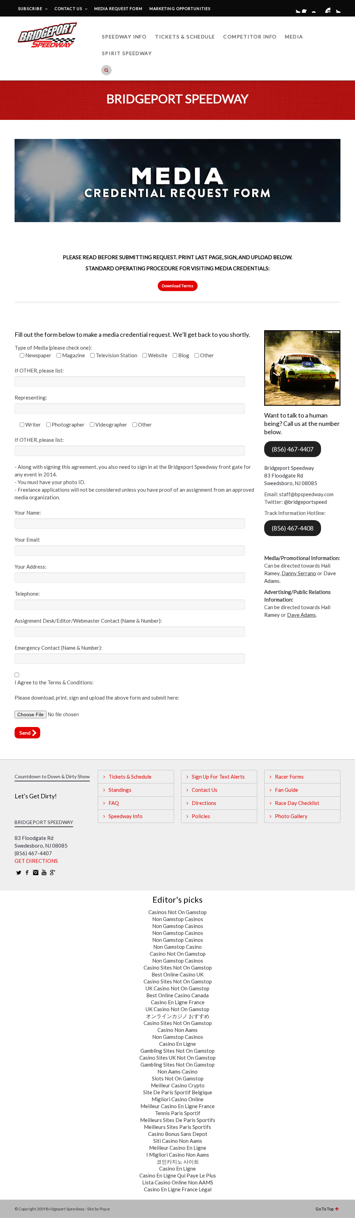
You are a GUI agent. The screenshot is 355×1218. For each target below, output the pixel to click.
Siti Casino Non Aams (177, 1141)
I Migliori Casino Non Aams (177, 1154)
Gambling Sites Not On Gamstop (177, 1051)
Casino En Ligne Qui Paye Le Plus (177, 1175)
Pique (104, 1209)
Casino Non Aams (177, 1030)
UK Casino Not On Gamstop (177, 988)
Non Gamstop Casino (177, 947)
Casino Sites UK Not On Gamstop (177, 1057)
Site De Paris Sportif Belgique (177, 1092)
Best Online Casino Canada (177, 995)
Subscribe (30, 8)
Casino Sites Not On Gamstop (178, 967)
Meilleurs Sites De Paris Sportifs (177, 1120)
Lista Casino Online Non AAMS (177, 1182)
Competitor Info (250, 37)
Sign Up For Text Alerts (218, 776)
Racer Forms (289, 776)
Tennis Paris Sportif (177, 1113)
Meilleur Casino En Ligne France (177, 1106)
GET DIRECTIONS (36, 861)
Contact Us (68, 8)
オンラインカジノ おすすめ (177, 1016)
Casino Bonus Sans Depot (177, 1134)
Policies (201, 816)
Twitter (296, 9)
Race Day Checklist (297, 803)
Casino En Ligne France (178, 1002)
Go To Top (324, 1208)
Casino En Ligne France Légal (177, 1189)
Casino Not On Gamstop (178, 953)
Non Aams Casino (177, 1071)
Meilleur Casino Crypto (178, 1085)
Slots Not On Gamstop (178, 1078)
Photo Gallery (291, 816)
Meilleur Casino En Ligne (177, 1148)
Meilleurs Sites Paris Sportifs (177, 1127)
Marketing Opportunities (179, 8)
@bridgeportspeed (305, 502)
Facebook (306, 9)
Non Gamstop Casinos (177, 919)
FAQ (114, 803)
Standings (120, 790)
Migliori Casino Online (177, 1099)
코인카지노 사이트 (177, 1161)
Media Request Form (118, 8)
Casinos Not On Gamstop (177, 912)
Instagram (316, 9)
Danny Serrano (299, 573)
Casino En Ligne (177, 1044)
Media (294, 37)
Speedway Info (124, 37)
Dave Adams (301, 615)
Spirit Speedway (127, 53)
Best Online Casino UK (177, 974)
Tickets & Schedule (185, 37)
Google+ (336, 9)
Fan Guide (286, 790)
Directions (204, 803)
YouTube (326, 9)
